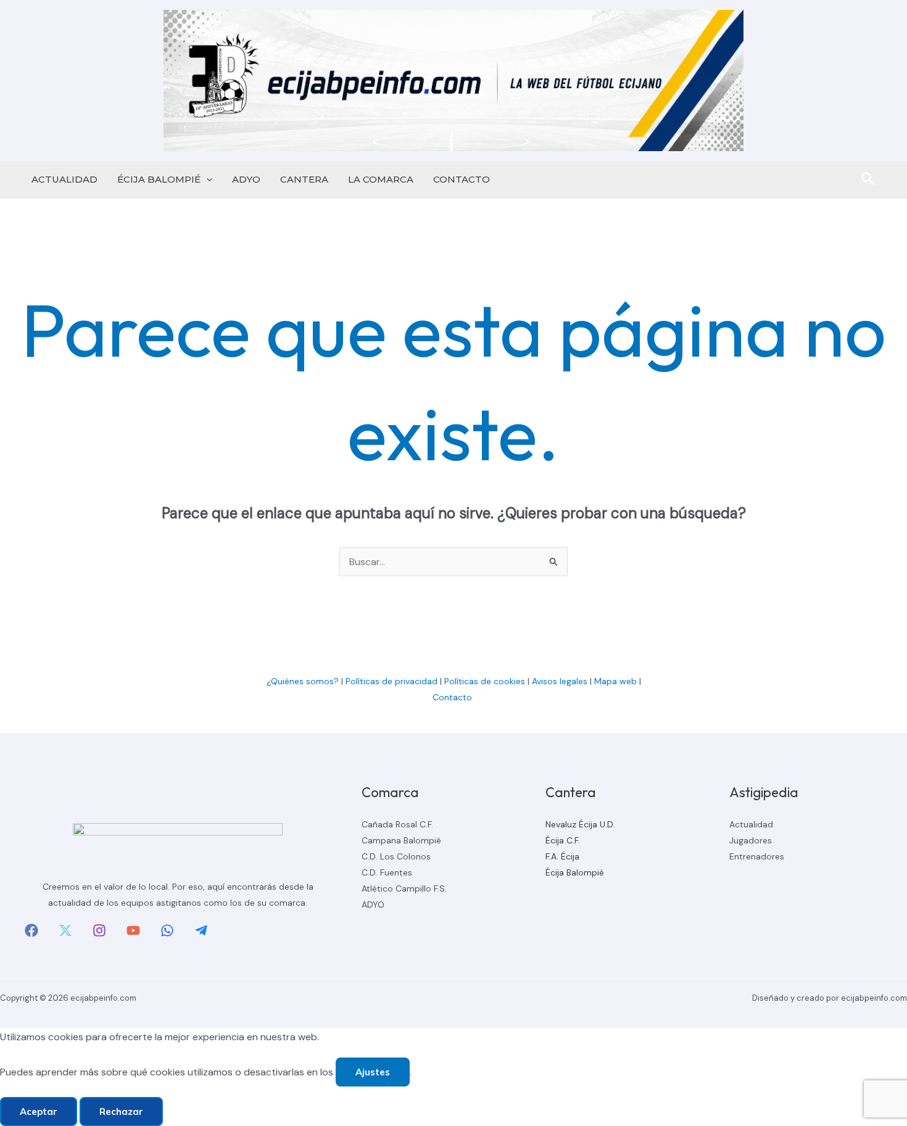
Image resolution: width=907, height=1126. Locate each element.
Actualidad (751, 824)
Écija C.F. (562, 840)
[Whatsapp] (167, 930)
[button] (206, 179)
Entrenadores (756, 856)
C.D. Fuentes (387, 872)
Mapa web (615, 681)
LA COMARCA (380, 179)
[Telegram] (201, 930)
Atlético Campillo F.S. (404, 888)
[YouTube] (133, 930)
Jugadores (750, 840)
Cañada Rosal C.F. (397, 824)
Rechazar (121, 1111)
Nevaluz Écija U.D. (580, 824)
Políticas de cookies (484, 681)
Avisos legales (559, 681)
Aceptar (38, 1111)
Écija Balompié (574, 872)
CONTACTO (461, 179)
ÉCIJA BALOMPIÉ (159, 179)
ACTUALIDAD (64, 179)
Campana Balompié (401, 840)
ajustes (372, 1072)
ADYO (246, 179)
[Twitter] (65, 930)
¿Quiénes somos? (303, 681)
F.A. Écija (562, 856)
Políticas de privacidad (391, 681)
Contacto (453, 697)
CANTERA (304, 179)
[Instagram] (99, 930)
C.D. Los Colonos (396, 856)
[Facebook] (31, 930)
